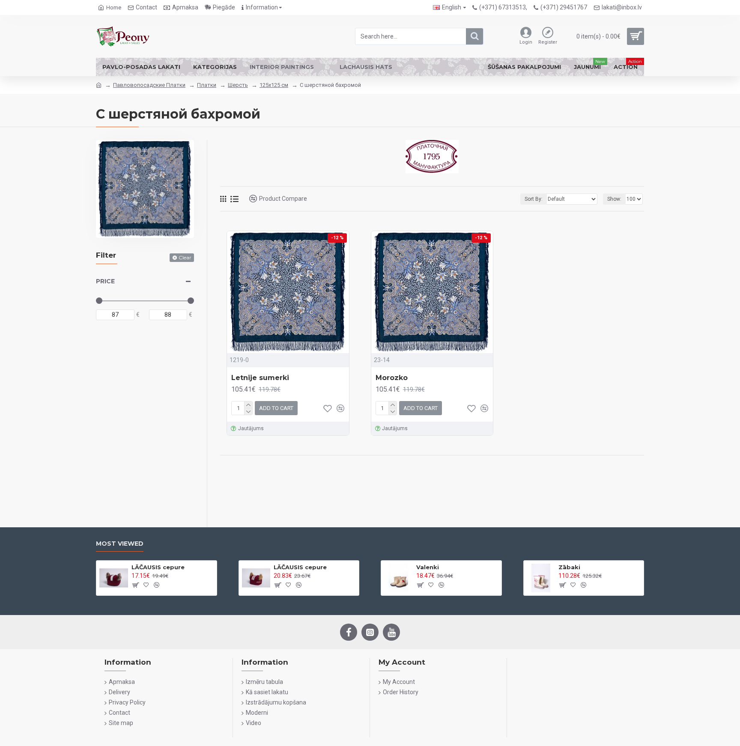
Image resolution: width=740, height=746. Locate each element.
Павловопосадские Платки (149, 85)
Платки (206, 85)
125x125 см (274, 85)
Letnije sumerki (260, 378)
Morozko (392, 378)
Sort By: (534, 199)
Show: (614, 199)
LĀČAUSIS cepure (158, 567)
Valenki (427, 567)
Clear (185, 257)
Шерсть (238, 85)
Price (105, 281)
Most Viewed (119, 543)
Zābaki (569, 567)
